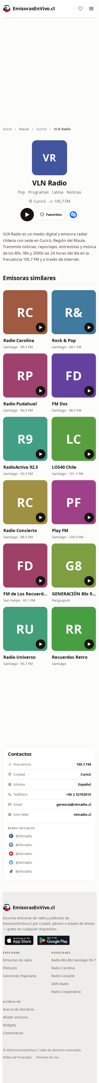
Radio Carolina (18, 340)
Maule (24, 129)
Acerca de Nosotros (18, 1009)
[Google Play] (53, 940)
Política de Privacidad (17, 1057)
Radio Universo (19, 657)
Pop (21, 192)
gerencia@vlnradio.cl (73, 804)
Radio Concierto (20, 530)
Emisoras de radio (17, 960)
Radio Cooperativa (66, 991)
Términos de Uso (47, 1057)
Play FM (60, 530)
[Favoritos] (80, 9)
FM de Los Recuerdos (25, 594)
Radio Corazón (63, 976)
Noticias (74, 192)
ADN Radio (60, 983)
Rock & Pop (64, 340)
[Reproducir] (27, 214)
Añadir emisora (15, 1017)
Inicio (7, 129)
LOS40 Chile (64, 467)
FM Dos (59, 404)
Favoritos (54, 214)
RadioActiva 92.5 (20, 467)
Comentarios (13, 1033)
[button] (25, 312)
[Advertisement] (49, 72)
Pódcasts (10, 968)
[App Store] (19, 940)
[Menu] (91, 8)
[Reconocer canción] (73, 214)
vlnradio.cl (82, 814)
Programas (38, 192)
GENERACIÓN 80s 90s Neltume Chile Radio (74, 594)
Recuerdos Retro (69, 657)
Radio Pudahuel (20, 404)
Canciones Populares (20, 976)
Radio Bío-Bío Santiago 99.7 (73, 960)
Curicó (41, 129)
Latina (57, 192)
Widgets (9, 1025)
